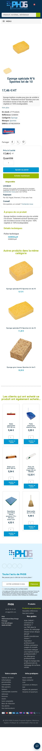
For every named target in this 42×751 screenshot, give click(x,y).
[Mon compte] (29, 5)
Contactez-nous (27, 204)
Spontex (13, 120)
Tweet (18, 142)
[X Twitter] (20, 566)
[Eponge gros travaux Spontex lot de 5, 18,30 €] (21, 354)
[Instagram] (9, 566)
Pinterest (23, 142)
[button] (34, 5)
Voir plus (5, 107)
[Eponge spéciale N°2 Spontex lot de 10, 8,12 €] (21, 276)
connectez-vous (9, 192)
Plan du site (34, 723)
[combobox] (17, 15)
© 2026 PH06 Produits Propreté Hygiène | (18, 720)
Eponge (14, 118)
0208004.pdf (13, 237)
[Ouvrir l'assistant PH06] (37, 746)
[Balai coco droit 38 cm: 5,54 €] (11, 462)
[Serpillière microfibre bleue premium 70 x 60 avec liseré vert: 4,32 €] (11, 510)
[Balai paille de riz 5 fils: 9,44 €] (31, 506)
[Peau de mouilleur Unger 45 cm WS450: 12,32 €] (31, 463)
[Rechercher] (38, 15)
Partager (12, 142)
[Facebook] (4, 566)
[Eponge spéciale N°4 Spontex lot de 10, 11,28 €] (21, 315)
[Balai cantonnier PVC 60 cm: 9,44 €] (11, 420)
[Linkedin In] (14, 566)
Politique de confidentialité (19, 723)
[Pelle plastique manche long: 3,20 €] (31, 420)
